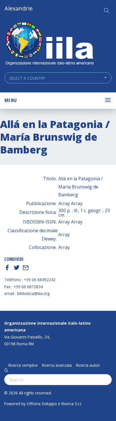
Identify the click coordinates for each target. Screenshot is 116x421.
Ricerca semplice (23, 365)
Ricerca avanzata (57, 365)
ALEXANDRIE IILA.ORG (49, 44)
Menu (11, 100)
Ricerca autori (88, 365)
